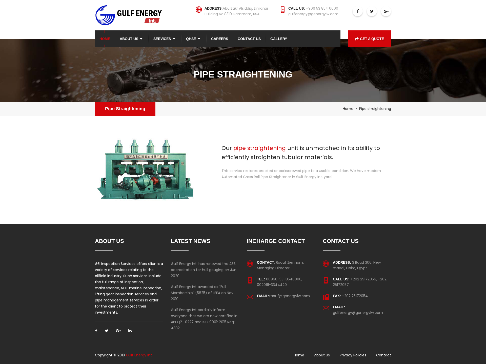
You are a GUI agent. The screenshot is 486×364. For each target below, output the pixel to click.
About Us (129, 39)
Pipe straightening (125, 108)
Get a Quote (372, 39)
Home (104, 39)
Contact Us (249, 39)
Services (162, 39)
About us (322, 355)
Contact (383, 355)
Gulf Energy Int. (139, 355)
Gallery (278, 39)
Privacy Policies (353, 355)
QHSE (191, 39)
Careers (219, 39)
